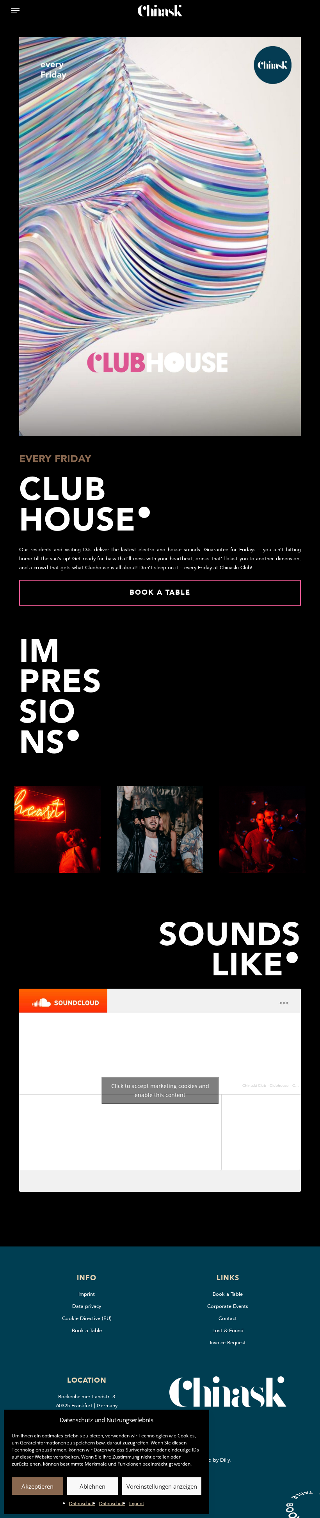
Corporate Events (227, 1306)
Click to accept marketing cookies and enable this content (160, 1090)
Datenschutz (82, 1503)
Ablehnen (92, 1486)
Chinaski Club (254, 1085)
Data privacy (86, 1306)
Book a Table (87, 1330)
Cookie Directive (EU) (87, 1318)
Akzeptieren (37, 1486)
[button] (15, 10)
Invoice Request (228, 1342)
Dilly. (225, 1460)
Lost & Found (228, 1330)
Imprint (136, 1503)
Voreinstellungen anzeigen (161, 1486)
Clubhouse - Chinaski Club (293, 1085)
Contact (228, 1318)
